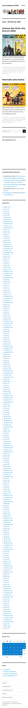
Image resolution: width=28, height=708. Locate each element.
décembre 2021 (8, 321)
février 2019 (7, 391)
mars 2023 (7, 290)
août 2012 (6, 551)
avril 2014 (6, 510)
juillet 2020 (7, 356)
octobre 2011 (7, 570)
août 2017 (6, 429)
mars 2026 (7, 215)
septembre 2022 (8, 302)
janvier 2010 (7, 613)
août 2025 (7, 230)
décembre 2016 (8, 445)
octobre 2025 (7, 225)
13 (20, 647)
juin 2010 (6, 603)
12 (17, 647)
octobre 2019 (7, 375)
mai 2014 (6, 507)
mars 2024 (7, 265)
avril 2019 (6, 387)
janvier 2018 (7, 418)
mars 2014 (7, 512)
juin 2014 (6, 505)
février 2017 (7, 441)
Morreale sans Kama (13, 79)
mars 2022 (7, 315)
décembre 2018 (8, 395)
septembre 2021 (8, 327)
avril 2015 (6, 487)
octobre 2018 (7, 400)
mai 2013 (6, 532)
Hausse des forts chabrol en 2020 (14, 29)
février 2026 (7, 217)
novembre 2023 (8, 273)
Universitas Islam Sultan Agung (13, 180)
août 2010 (6, 599)
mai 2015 (6, 485)
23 (7, 653)
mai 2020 (6, 360)
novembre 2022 (8, 298)
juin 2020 (6, 358)
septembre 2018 (8, 402)
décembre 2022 (8, 296)
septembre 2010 (8, 597)
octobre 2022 (7, 300)
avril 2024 (7, 263)
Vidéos (4, 693)
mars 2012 (7, 559)
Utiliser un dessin (7, 697)
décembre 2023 (8, 271)
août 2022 (7, 304)
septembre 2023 (8, 277)
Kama (12, 120)
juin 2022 (6, 308)
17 (10, 650)
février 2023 (7, 292)
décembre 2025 (8, 221)
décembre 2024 (8, 246)
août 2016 (6, 454)
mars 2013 (7, 536)
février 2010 (7, 611)
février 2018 (7, 416)
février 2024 (7, 267)
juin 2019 (6, 383)
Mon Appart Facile (9, 192)
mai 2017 (6, 435)
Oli (9, 71)
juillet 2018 (7, 406)
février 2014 (7, 514)
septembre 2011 (8, 572)
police (11, 71)
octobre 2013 (7, 522)
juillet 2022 (7, 306)
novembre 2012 (8, 545)
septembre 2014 (8, 501)
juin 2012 (6, 553)
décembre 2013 (8, 518)
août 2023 (7, 279)
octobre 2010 (7, 595)
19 (17, 650)
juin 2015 (6, 483)
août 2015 (6, 478)
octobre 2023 (7, 275)
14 (24, 647)
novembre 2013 (8, 520)
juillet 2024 (7, 257)
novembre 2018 (8, 398)
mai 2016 (6, 460)
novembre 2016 (8, 447)
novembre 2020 (8, 348)
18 (14, 650)
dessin (5, 70)
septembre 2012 (8, 549)
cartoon (14, 68)
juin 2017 (6, 433)
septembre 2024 (8, 252)
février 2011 (7, 586)
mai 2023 (6, 286)
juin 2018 (6, 408)
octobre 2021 (7, 325)
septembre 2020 (8, 352)
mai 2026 (6, 211)
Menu (23, 5)
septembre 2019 (8, 377)
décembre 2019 (8, 371)
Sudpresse (23, 67)
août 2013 (6, 526)
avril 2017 (6, 437)
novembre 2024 (8, 248)
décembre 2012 (8, 543)
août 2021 (6, 329)
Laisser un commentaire (8, 122)
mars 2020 (7, 364)
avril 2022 (7, 313)
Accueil (4, 683)
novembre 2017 (8, 422)
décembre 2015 (8, 470)
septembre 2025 (8, 227)
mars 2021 (7, 339)
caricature (9, 68)
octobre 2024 (7, 250)
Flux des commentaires (10, 673)
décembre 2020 (8, 346)
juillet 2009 (7, 626)
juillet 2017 (7, 431)
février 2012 (7, 561)
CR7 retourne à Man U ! (10, 186)
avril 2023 (6, 288)
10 (10, 647)
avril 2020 (7, 362)
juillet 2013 (7, 528)
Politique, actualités (15, 67)
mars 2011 (6, 584)
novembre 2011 (8, 568)
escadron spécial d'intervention (14, 70)
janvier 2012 (7, 563)
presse (15, 71)
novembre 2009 (8, 617)
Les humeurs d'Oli (10, 5)
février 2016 (7, 466)
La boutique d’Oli (7, 690)
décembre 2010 (8, 590)
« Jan (6, 657)
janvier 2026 (7, 219)
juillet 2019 (7, 381)
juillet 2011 (7, 576)
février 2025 (7, 242)
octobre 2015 (7, 474)
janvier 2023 (7, 294)
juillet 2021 (7, 331)
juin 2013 (6, 530)
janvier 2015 (7, 493)
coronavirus (19, 68)
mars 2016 (7, 464)
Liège (15, 120)
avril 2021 (6, 337)
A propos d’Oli (6, 686)
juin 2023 (6, 283)
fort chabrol (5, 71)
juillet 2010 (7, 601)
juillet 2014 (7, 503)
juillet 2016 (7, 456)
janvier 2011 (7, 588)
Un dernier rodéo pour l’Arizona (13, 182)
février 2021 (7, 342)
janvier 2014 (7, 516)
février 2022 (7, 317)
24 (10, 653)
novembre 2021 (8, 323)
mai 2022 (6, 310)
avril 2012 (6, 557)
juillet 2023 (7, 281)
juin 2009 (6, 628)
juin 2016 (6, 458)
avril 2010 (6, 607)
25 (14, 653)
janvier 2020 (7, 369)
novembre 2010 (8, 592)
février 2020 (7, 366)
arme (5, 68)
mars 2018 (7, 414)
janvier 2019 (7, 393)
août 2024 (7, 254)
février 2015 (7, 491)
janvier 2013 (7, 541)
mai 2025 (6, 236)
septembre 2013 (8, 524)
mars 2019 (7, 389)
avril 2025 (7, 238)
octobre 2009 (8, 619)
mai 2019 (6, 385)
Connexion (7, 669)
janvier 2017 (7, 443)
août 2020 (7, 354)
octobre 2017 (7, 425)
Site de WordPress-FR (10, 676)
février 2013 (7, 539)
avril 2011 (6, 582)
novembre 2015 (8, 472)
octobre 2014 (7, 499)
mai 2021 (6, 335)
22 (4, 653)
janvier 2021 (7, 344)
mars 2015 (7, 489)
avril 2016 (6, 462)
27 (21, 653)
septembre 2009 (8, 622)
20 (21, 650)
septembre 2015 (8, 476)
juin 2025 (6, 234)
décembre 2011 (8, 566)
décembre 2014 (8, 495)
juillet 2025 (7, 232)
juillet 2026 (7, 207)
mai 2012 (6, 555)
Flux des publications (10, 671)
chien (20, 119)
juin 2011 (6, 578)
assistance (6, 119)
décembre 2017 (8, 420)
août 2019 (6, 379)
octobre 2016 (7, 449)
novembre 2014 (8, 497)
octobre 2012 (7, 547)
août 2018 (6, 404)
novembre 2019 (8, 373)
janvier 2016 (7, 468)
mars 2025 (7, 240)
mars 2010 (7, 609)
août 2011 (6, 574)
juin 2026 (6, 209)
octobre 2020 (7, 350)
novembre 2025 (8, 223)
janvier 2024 (7, 269)
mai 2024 (6, 261)
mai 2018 (6, 410)
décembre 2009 (8, 615)
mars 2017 (7, 439)
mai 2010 (6, 605)
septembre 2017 (8, 427)
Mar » (21, 657)
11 (14, 647)
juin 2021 (6, 333)
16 (7, 650)
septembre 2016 (8, 451)
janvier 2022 (7, 319)
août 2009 (7, 624)
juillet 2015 (7, 481)
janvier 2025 (7, 244)
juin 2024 (6, 259)
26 (17, 653)
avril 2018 (6, 412)
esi (23, 70)
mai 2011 (6, 580)
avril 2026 (7, 213)
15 (3, 650)
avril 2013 (6, 534)
